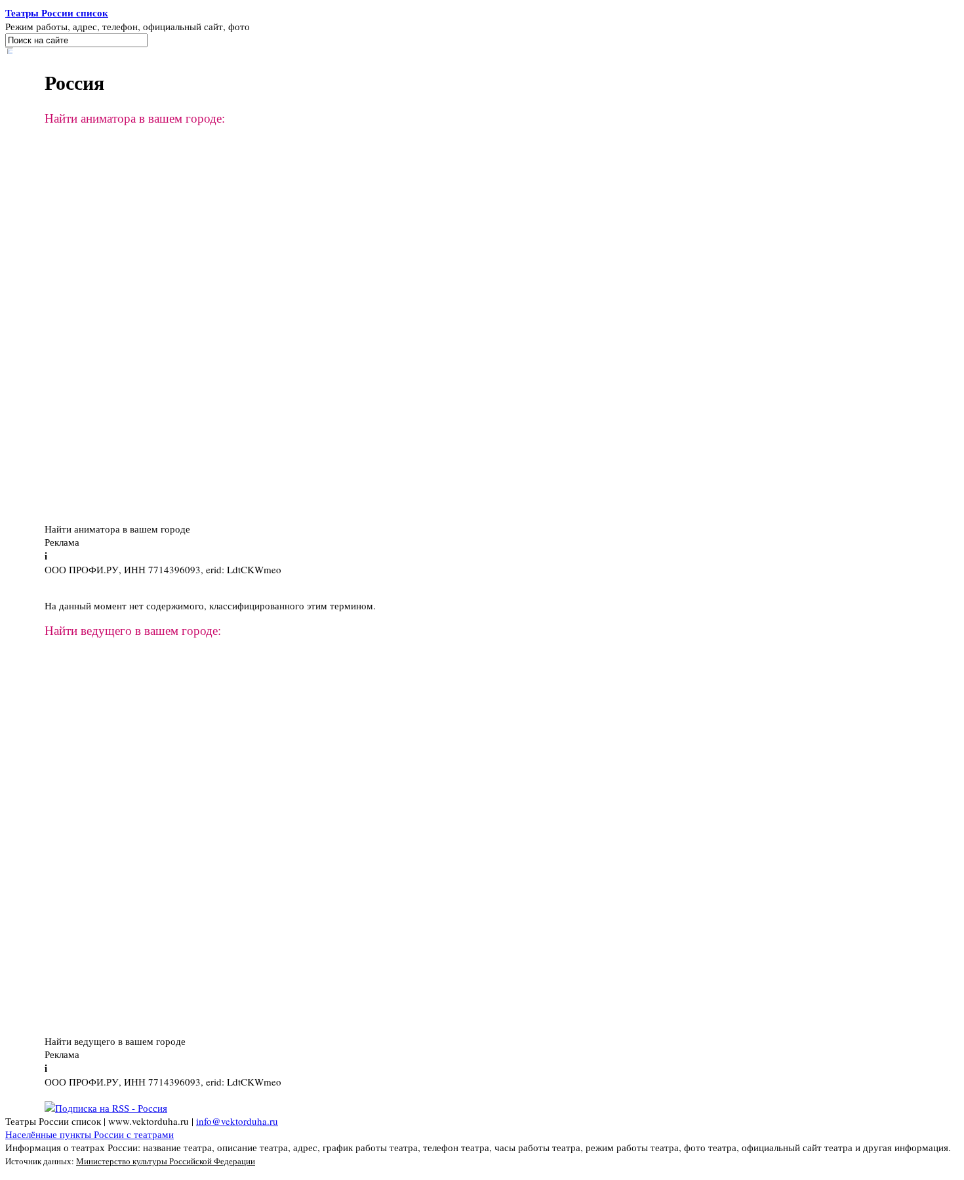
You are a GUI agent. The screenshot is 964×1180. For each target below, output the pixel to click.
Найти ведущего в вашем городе (115, 1041)
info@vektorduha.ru (237, 1121)
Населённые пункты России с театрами (89, 1134)
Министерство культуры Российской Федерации (165, 1161)
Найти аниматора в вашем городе (117, 528)
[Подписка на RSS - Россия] (106, 1107)
